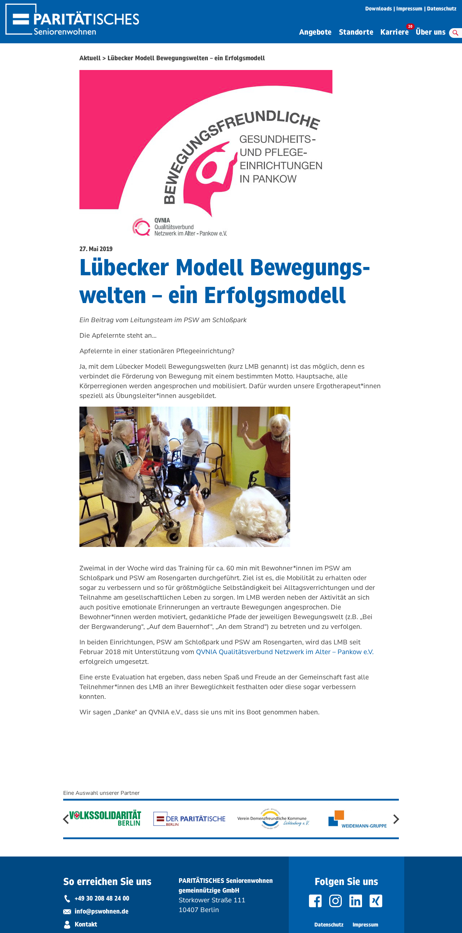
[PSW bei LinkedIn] (356, 901)
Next (394, 819)
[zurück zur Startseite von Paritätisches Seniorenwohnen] (72, 17)
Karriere (396, 31)
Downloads (378, 8)
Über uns (430, 32)
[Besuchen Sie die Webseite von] (105, 818)
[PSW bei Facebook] (316, 901)
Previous (68, 819)
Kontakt (85, 924)
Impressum (409, 8)
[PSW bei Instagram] (336, 901)
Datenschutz (442, 8)
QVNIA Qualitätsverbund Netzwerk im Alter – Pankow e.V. (285, 652)
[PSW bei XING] (377, 901)
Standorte (356, 32)
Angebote (315, 32)
